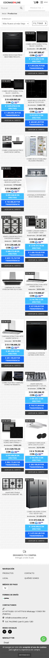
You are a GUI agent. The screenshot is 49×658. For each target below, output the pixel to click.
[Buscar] (21, 8)
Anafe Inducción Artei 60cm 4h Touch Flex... (36, 101)
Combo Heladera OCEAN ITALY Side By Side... (36, 512)
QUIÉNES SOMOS (31, 578)
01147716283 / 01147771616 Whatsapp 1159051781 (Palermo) (24, 612)
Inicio (4, 13)
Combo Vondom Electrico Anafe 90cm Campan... (12, 151)
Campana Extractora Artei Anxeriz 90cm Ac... (36, 285)
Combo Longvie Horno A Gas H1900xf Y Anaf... (36, 232)
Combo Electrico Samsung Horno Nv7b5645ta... (12, 384)
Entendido (24, 655)
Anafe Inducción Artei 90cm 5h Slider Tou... (12, 181)
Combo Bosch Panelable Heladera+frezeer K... (36, 160)
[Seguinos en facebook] (10, 632)
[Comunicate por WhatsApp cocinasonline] (43, 639)
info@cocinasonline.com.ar (16, 617)
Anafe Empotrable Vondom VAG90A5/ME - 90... (12, 493)
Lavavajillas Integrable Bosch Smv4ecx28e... (36, 196)
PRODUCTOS (8, 573)
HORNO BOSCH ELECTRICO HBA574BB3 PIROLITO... (12, 56)
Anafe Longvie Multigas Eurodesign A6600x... (12, 237)
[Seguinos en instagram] (4, 632)
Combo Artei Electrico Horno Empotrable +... (13, 441)
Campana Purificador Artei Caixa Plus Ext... (36, 444)
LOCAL (5, 578)
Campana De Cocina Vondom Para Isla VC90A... (12, 288)
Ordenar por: (6, 19)
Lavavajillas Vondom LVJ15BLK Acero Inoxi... (36, 354)
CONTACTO (29, 573)
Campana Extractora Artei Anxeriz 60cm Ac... (12, 337)
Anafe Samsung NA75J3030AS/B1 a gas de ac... (36, 385)
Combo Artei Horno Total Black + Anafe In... (36, 45)
